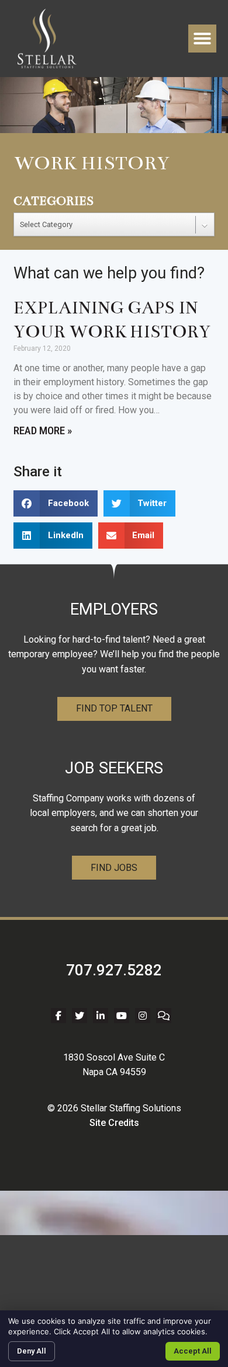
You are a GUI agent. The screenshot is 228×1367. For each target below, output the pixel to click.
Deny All (31, 1351)
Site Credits (114, 1122)
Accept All (193, 1351)
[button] (202, 39)
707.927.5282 (114, 970)
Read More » (42, 430)
